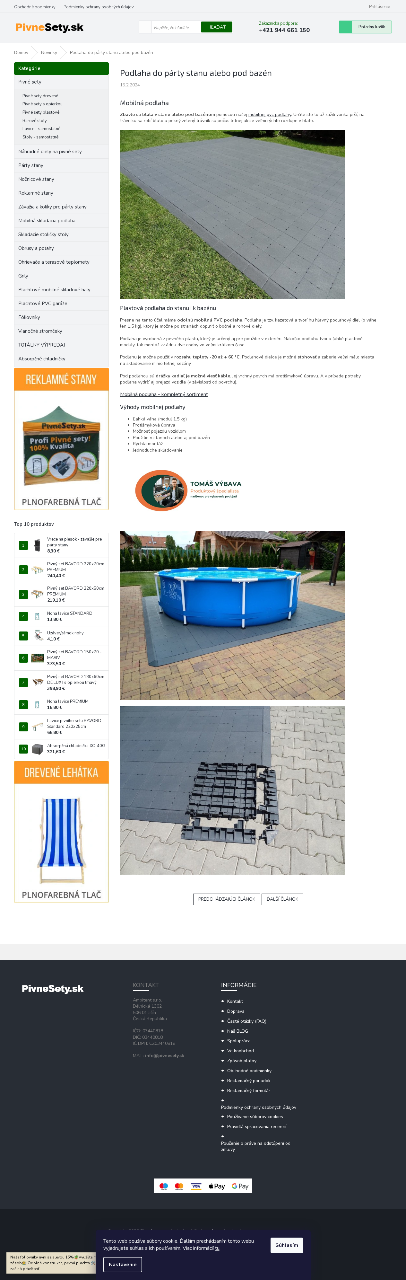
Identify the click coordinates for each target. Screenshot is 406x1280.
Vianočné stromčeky (40, 331)
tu (217, 1248)
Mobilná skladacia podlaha (46, 220)
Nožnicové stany (36, 179)
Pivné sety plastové (40, 112)
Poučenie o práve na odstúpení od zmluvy (255, 1146)
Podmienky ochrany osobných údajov (99, 7)
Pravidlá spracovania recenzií (256, 1127)
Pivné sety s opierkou (42, 104)
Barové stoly (34, 121)
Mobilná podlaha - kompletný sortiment (164, 394)
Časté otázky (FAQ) (246, 1021)
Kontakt (235, 1001)
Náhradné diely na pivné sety (50, 151)
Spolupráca (239, 1041)
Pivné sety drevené (40, 96)
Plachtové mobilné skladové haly (54, 290)
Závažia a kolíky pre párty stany (52, 207)
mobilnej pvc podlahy (269, 114)
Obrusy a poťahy (36, 248)
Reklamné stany (35, 193)
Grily (23, 276)
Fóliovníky (29, 317)
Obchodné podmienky (35, 7)
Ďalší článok (282, 899)
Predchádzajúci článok (226, 899)
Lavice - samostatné (41, 129)
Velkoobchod (240, 1051)
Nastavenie (123, 1264)
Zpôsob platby (241, 1061)
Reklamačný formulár (248, 1091)
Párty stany (30, 165)
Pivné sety (29, 82)
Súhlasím (286, 1245)
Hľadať (217, 27)
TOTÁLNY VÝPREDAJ (41, 345)
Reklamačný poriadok (249, 1081)
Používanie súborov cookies (255, 1117)
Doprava (236, 1011)
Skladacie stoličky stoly (43, 234)
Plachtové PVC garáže (42, 303)
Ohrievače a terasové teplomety (54, 262)
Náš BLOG (237, 1031)
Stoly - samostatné (40, 137)
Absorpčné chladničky (41, 359)
